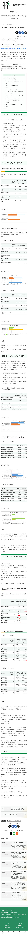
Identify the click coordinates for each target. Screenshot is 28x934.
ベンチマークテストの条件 (10, 78)
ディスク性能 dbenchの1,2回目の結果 (14, 104)
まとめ (6, 108)
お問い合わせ (7, 927)
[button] (25, 32)
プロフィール (21, 925)
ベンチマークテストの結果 (10, 79)
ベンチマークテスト (17, 820)
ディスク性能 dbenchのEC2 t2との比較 (14, 95)
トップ (7, 923)
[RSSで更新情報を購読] (17, 833)
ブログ (14, 929)
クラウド (4, 820)
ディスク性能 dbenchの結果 (12, 85)
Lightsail (9, 820)
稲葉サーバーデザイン (8, 910)
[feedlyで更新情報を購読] (14, 833)
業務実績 (7, 925)
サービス (21, 923)
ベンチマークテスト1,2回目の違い (12, 98)
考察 (7, 87)
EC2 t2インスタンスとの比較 (11, 89)
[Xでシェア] (16, 32)
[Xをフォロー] (11, 833)
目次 (12, 75)
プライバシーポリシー (20, 927)
